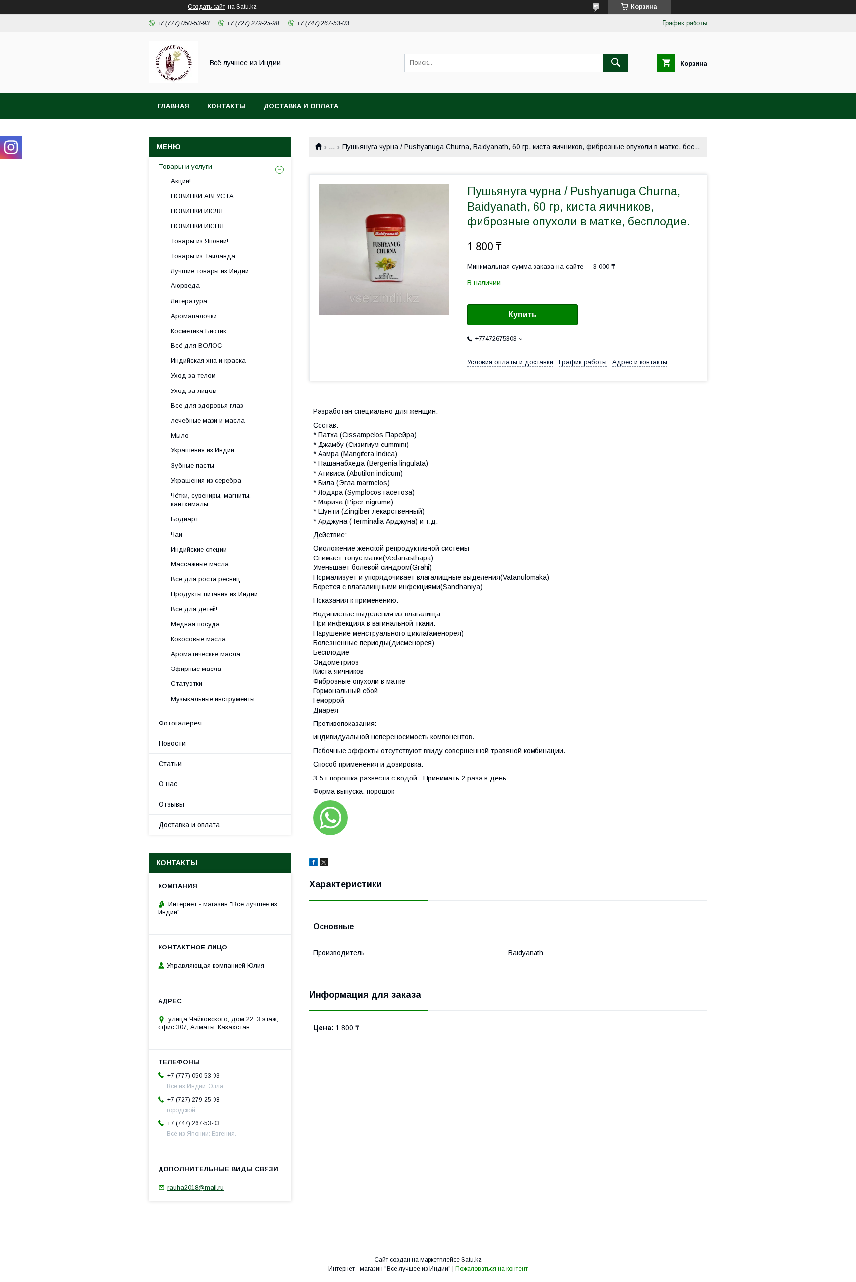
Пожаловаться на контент (491, 1268)
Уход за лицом (194, 390)
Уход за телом (193, 375)
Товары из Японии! (199, 241)
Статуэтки (186, 683)
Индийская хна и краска (208, 360)
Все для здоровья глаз (207, 405)
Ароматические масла (205, 654)
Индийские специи (199, 549)
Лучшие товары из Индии (210, 271)
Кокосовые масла (198, 639)
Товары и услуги (185, 166)
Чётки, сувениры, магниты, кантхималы (211, 500)
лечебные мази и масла (208, 420)
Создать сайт (206, 6)
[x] (324, 864)
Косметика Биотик (198, 330)
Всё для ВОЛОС (196, 345)
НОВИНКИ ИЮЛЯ (197, 211)
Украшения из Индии (202, 450)
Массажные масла (200, 564)
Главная (173, 106)
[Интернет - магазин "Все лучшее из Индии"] (173, 80)
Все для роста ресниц (205, 579)
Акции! (181, 181)
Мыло (180, 435)
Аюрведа (185, 285)
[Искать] (615, 63)
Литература (189, 301)
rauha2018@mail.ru (195, 1187)
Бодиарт (184, 519)
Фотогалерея (180, 723)
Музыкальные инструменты (213, 699)
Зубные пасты (192, 465)
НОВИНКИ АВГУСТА (202, 196)
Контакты (226, 106)
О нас (168, 784)
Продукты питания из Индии (214, 594)
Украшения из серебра (206, 480)
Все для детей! (194, 609)
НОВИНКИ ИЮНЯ (197, 226)
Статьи (170, 764)
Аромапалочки (194, 316)
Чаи (176, 534)
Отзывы (171, 804)
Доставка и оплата (301, 106)
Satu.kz (471, 1259)
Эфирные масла (196, 668)
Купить (522, 314)
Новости (172, 743)
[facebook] (313, 864)
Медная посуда (195, 624)
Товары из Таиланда (203, 256)
